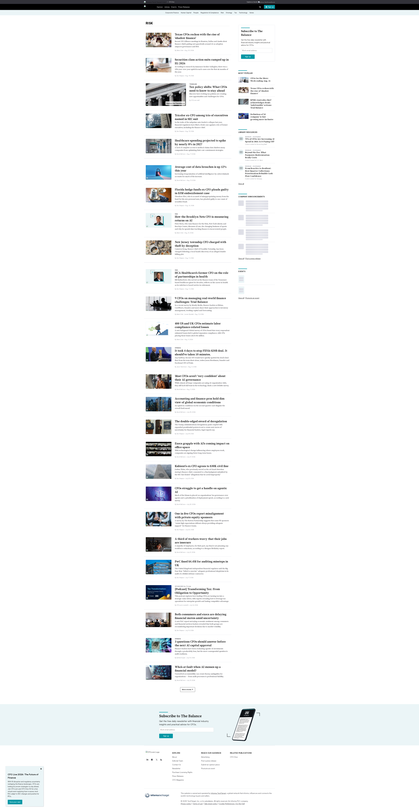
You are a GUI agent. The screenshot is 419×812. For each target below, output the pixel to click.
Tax (235, 13)
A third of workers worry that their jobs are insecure (201, 541)
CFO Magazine (178, 780)
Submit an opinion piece (210, 765)
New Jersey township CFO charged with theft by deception (200, 244)
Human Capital (186, 13)
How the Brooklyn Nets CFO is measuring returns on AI (201, 218)
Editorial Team (177, 761)
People (195, 13)
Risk (222, 13)
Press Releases (184, 7)
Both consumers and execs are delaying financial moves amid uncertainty (200, 616)
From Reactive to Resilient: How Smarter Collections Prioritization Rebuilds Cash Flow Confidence (259, 172)
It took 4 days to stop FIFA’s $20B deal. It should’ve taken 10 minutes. (201, 352)
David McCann (181, 154)
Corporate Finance (172, 13)
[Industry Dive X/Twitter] (156, 760)
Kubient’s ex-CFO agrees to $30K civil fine (201, 466)
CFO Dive (171, 2)
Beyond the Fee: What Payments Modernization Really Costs (257, 155)
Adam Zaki (180, 50)
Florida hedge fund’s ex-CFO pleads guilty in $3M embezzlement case (202, 191)
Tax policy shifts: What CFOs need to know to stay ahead (208, 89)
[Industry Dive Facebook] (152, 760)
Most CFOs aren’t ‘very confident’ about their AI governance (200, 378)
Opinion (160, 7)
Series (252, 13)
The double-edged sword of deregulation (201, 421)
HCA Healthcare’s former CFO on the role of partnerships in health (201, 274)
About (174, 757)
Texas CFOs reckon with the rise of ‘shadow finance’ (197, 36)
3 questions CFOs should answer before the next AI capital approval (200, 643)
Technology (243, 13)
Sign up (271, 7)
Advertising (205, 757)
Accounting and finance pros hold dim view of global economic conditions (199, 400)
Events (174, 7)
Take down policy (210, 804)
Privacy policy (186, 804)
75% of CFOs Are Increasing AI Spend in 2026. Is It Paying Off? (260, 140)
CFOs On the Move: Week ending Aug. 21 (260, 79)
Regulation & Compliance (210, 13)
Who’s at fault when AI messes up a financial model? (198, 669)
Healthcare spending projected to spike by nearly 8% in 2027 (200, 142)
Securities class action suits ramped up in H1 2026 (202, 61)
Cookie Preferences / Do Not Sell (232, 804)
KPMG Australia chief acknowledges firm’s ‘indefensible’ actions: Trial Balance (261, 104)
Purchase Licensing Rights (182, 772)
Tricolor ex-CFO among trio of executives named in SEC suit (201, 117)
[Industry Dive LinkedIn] (147, 760)
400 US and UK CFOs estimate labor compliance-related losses (198, 325)
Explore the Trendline (176, 103)
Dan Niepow (180, 76)
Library (167, 7)
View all (241, 184)
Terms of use (198, 804)
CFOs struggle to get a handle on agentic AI (201, 490)
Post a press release (253, 258)
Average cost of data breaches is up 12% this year (201, 168)
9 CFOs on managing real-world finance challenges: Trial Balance (200, 300)
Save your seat (15, 802)
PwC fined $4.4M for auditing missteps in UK (201, 563)
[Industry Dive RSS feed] (161, 760)
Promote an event (252, 298)
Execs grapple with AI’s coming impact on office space (202, 445)
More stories (186, 689)
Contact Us (176, 765)
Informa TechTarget (218, 793)
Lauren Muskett (189, 314)
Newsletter (176, 768)
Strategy (229, 13)
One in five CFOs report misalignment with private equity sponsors (199, 515)
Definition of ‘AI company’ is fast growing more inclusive (261, 117)
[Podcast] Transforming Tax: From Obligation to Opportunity (197, 591)
